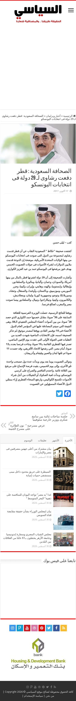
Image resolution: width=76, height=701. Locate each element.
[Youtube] (27, 628)
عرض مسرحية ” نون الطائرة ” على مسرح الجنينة (27, 425)
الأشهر (55, 440)
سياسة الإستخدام (33, 695)
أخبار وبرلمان (53, 115)
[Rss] (63, 628)
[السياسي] (38, 14)
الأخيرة (68, 440)
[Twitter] (49, 628)
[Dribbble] (34, 628)
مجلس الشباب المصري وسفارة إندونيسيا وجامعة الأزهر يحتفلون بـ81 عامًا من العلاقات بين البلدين (27, 538)
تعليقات (42, 440)
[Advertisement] (38, 65)
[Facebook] (56, 628)
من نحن (50, 695)
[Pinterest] (42, 628)
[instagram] (12, 628)
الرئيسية (68, 115)
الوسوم (28, 440)
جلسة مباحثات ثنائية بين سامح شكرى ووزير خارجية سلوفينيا (49, 416)
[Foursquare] (20, 628)
